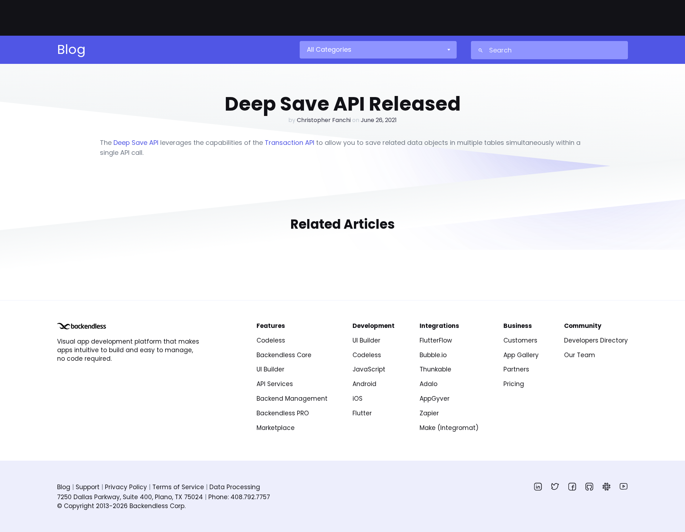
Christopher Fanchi (324, 120)
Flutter (362, 413)
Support (88, 487)
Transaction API (289, 142)
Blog (63, 487)
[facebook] (572, 486)
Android (364, 384)
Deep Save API (135, 142)
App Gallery (521, 355)
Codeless (271, 340)
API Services (275, 384)
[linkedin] (538, 486)
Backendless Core (284, 355)
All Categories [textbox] (329, 49)
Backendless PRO (283, 413)
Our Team (579, 355)
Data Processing (234, 487)
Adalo (428, 384)
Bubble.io (433, 355)
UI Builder (270, 369)
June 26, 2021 (379, 120)
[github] (589, 486)
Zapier (429, 413)
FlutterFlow (436, 340)
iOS (357, 398)
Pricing (513, 384)
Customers (520, 340)
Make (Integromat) (449, 428)
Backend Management (292, 398)
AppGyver (435, 398)
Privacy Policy (126, 487)
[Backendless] (81, 326)
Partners (516, 369)
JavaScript (368, 369)
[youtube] (623, 486)
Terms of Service (178, 487)
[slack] (606, 486)
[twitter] (555, 486)
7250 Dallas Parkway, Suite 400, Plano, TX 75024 (130, 497)
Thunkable (435, 369)
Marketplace (276, 428)
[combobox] (378, 49)
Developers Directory (596, 340)
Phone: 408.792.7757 (239, 497)
